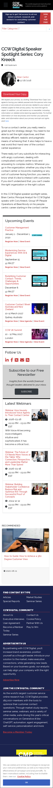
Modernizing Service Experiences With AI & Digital (16, 253)
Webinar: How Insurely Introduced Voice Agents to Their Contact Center (17, 413)
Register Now (11, 241)
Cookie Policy (33, 619)
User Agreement (11, 623)
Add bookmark (10, 65)
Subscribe (26, 391)
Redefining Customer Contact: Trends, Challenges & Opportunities (15, 280)
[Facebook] (12, 361)
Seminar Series (34, 601)
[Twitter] (17, 361)
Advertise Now (11, 680)
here (7, 121)
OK (26, 782)
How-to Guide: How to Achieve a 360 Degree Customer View (23, 557)
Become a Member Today (13, 629)
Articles (7, 597)
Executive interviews (13, 619)
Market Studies (34, 597)
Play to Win (32, 627)
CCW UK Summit (13, 330)
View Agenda (26, 321)
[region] (26, 772)
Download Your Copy (14, 94)
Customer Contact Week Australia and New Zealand (17, 307)
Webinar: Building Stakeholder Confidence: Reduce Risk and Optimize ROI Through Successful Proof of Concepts (17, 490)
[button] (26, 29)
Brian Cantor (23, 77)
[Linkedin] (7, 361)
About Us (8, 615)
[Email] (22, 361)
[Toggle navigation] (6, 5)
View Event (25, 241)
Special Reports (11, 601)
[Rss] (28, 361)
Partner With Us (34, 623)
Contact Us (32, 615)
